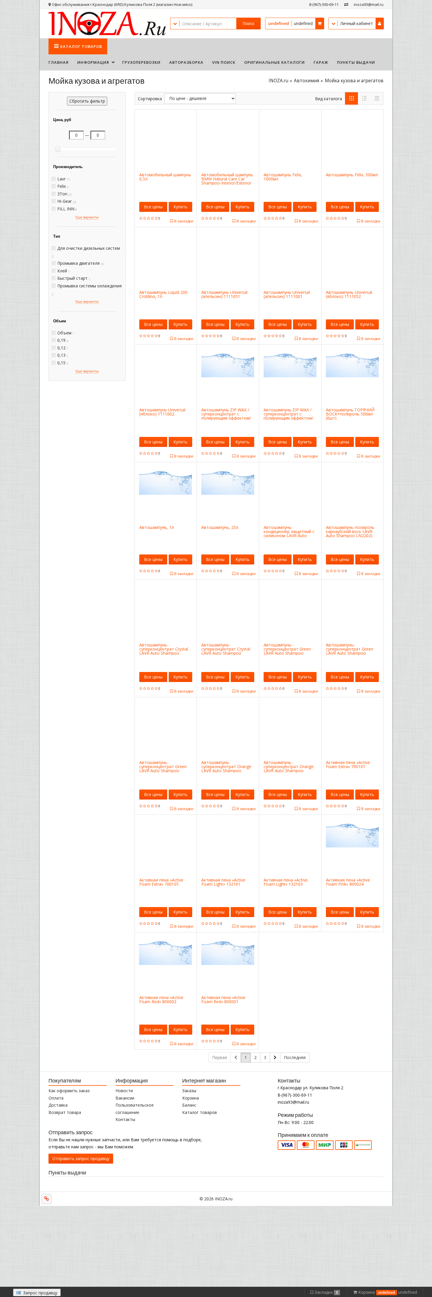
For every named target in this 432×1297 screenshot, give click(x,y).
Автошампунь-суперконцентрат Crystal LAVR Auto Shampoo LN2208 (225, 651)
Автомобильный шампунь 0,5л (165, 177)
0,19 (61, 340)
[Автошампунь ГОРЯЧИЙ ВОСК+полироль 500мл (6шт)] (352, 362)
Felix (61, 186)
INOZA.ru (278, 81)
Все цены (153, 207)
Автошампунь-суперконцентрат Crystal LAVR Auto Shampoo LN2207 (163, 651)
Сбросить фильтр (87, 101)
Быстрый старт (72, 278)
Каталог (81, 46)
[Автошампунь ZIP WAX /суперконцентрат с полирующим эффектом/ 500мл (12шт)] (290, 362)
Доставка (58, 1105)
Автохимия (306, 81)
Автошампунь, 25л (219, 527)
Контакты (125, 1119)
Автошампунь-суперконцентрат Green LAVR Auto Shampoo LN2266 (163, 768)
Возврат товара (64, 1112)
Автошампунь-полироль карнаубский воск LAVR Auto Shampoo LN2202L (350, 531)
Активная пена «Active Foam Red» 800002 (161, 999)
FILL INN (65, 209)
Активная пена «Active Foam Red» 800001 (223, 999)
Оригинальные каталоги (274, 62)
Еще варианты (87, 217)
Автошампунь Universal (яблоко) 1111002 (162, 412)
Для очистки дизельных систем (88, 248)
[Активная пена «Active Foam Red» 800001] (227, 949)
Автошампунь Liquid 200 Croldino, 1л (163, 294)
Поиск (248, 23)
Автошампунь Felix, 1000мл (283, 177)
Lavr (61, 179)
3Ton (62, 194)
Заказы (189, 1090)
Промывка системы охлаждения (89, 286)
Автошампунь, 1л (156, 527)
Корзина (190, 1098)
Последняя (295, 1057)
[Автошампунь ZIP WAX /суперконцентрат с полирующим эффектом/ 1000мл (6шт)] (227, 362)
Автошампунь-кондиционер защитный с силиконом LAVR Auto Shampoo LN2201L (289, 533)
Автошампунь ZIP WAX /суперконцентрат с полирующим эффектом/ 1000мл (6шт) (226, 416)
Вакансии (124, 1098)
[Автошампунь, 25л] (227, 479)
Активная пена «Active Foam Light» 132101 (223, 882)
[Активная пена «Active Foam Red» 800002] (165, 949)
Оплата (55, 1098)
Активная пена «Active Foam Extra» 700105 (161, 882)
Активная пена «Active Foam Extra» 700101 (348, 764)
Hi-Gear (64, 201)
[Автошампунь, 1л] (165, 479)
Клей (62, 271)
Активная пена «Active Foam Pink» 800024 (348, 882)
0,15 (61, 363)
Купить (180, 207)
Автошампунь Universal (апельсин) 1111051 (224, 294)
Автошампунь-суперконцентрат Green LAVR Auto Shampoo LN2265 (287, 651)
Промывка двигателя (78, 263)
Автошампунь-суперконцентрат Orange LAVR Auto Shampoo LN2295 (226, 768)
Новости (124, 1090)
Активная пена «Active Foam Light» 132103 (286, 882)
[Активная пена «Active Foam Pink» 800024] (352, 832)
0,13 (61, 355)
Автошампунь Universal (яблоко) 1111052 (349, 294)
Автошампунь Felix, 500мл (352, 174)
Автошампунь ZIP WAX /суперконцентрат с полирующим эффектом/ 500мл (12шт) (288, 416)
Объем (64, 333)
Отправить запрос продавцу (80, 1158)
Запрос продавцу (39, 1293)
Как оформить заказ (69, 1090)
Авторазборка (186, 62)
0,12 (61, 348)
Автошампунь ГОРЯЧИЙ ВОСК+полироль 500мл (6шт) (350, 414)
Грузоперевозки (141, 62)
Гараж (321, 62)
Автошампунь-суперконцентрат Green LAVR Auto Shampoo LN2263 (349, 651)
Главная (58, 62)
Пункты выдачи (356, 62)
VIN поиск (223, 62)
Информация (93, 62)
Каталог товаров (199, 1112)
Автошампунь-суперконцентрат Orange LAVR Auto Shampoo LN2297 (289, 768)
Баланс (189, 1105)
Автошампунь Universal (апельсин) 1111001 (287, 294)
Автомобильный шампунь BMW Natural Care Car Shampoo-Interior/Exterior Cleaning (227, 181)
